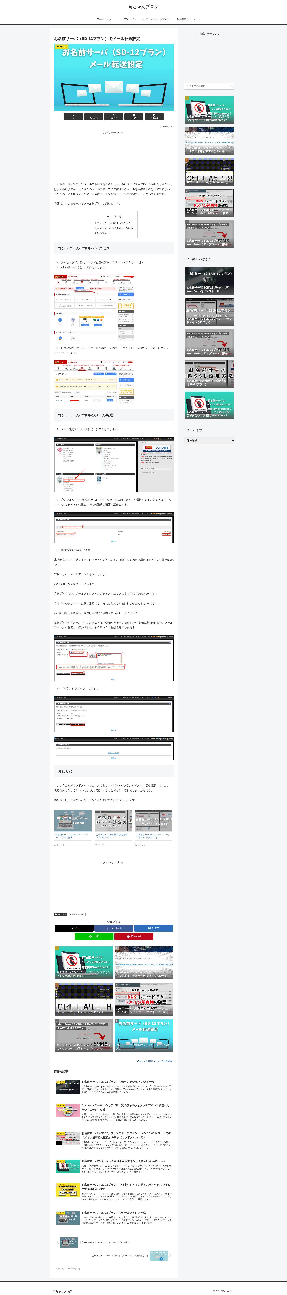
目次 (109, 216)
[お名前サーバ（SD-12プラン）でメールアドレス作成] (73, 820)
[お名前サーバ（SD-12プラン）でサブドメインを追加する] (153, 820)
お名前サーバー (78, 914)
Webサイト (62, 914)
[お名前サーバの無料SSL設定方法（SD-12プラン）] (113, 820)
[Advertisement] (114, 156)
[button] (231, 86)
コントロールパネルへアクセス (114, 223)
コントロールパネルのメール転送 (115, 227)
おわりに (102, 232)
